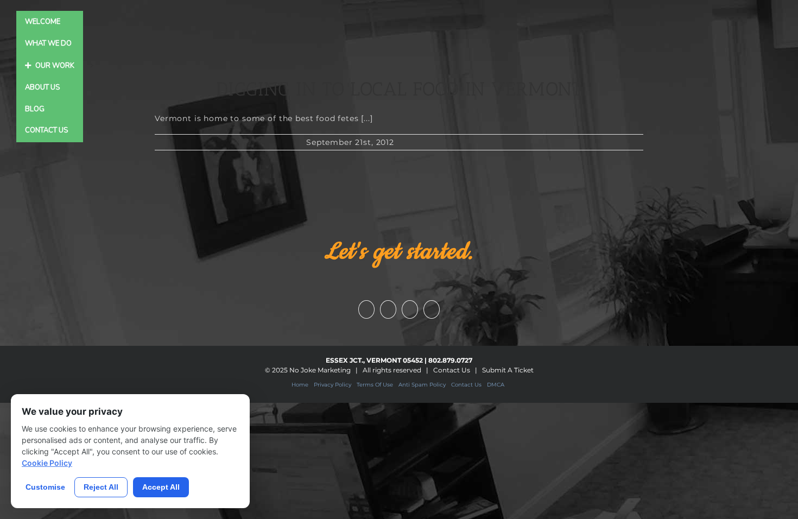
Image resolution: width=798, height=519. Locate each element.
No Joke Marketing (320, 370)
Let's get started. (399, 252)
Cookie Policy (47, 462)
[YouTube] (388, 309)
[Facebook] (366, 309)
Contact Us (451, 370)
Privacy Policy (332, 384)
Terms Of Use (375, 384)
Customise (45, 487)
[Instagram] (410, 309)
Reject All (101, 487)
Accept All (161, 487)
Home (300, 384)
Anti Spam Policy (422, 384)
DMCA (495, 384)
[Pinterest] (431, 309)
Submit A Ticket (508, 370)
